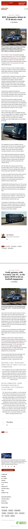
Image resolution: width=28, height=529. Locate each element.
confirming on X (20, 239)
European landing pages (16, 277)
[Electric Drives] (7, 9)
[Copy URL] (22, 30)
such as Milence (13, 298)
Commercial (19, 198)
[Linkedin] (7, 30)
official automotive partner (13, 102)
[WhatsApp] (16, 30)
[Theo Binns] (3, 168)
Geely (6, 176)
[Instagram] (5, 364)
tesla (6, 330)
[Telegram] (19, 30)
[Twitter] (10, 30)
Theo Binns (14, 26)
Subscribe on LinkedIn (8, 368)
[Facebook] (13, 30)
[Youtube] (14, 364)
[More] (25, 30)
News (15, 198)
